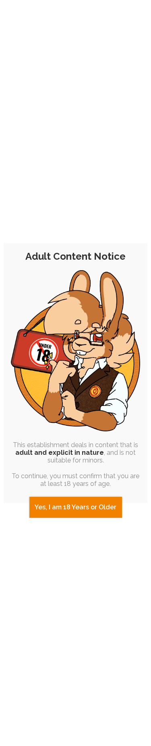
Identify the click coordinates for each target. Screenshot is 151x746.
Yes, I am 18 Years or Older (75, 507)
